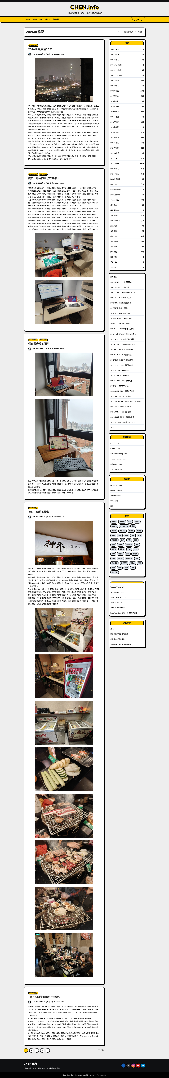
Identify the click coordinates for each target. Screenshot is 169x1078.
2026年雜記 (114, 174)
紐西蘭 (120, 558)
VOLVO (114, 526)
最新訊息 (113, 231)
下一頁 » (101, 1050)
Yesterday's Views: (117, 592)
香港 (133, 567)
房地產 (122, 549)
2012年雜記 (114, 101)
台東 (133, 535)
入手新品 (122, 531)
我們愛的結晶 (115, 210)
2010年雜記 (114, 91)
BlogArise (90, 1075)
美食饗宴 (114, 563)
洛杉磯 (120, 554)
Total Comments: (117, 608)
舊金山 (132, 563)
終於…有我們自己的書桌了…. (45, 178)
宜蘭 (135, 540)
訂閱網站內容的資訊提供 (119, 634)
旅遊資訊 (113, 226)
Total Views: (115, 597)
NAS (129, 521)
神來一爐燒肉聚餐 (38, 512)
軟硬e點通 (114, 501)
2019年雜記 (114, 138)
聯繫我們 (56, 19)
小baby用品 (114, 200)
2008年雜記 (114, 80)
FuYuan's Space (116, 485)
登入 (112, 629)
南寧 (113, 535)
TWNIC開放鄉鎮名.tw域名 (44, 997)
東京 (135, 549)
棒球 (113, 554)
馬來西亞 (114, 572)
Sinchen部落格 (115, 495)
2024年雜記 (33, 45)
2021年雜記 (114, 148)
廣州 (137, 544)
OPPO (137, 521)
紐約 (113, 558)
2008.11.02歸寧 (116, 75)
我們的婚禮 (114, 215)
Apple (114, 521)
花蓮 (139, 563)
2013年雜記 (114, 106)
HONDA (122, 521)
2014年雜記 (114, 112)
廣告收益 (113, 205)
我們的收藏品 (115, 221)
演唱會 (135, 554)
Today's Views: (116, 587)
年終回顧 (129, 544)
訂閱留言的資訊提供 (117, 639)
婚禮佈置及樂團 (115, 189)
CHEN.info (84, 7)
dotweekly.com (116, 464)
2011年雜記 (114, 96)
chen (33, 54)
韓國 (119, 567)
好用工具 (113, 184)
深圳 (127, 554)
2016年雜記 (114, 122)
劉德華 (131, 531)
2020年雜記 (114, 143)
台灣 (139, 535)
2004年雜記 (114, 49)
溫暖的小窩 (43, 174)
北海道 (139, 531)
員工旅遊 (114, 540)
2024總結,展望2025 (40, 49)
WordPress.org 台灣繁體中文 (120, 644)
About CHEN (37, 19)
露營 (113, 567)
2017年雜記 (114, 127)
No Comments (59, 54)
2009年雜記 (114, 86)
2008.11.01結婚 (115, 70)
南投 (119, 535)
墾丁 (122, 540)
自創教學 (124, 563)
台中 (126, 535)
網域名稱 (113, 252)
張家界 (114, 549)
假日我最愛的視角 (38, 343)
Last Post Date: (116, 613)
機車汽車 (113, 236)
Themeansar (101, 1075)
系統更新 (113, 247)
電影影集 (113, 262)
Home (27, 19)
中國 (133, 526)
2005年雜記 (114, 55)
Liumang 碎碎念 (116, 490)
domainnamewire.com (118, 459)
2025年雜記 (114, 169)
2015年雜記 (114, 117)
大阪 (129, 540)
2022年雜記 (114, 153)
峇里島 (120, 544)
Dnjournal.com (115, 443)
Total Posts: (115, 603)
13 (42, 1050)
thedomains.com (116, 469)
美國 (137, 558)
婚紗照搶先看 (115, 195)
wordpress (124, 526)
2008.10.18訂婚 (116, 65)
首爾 (126, 567)
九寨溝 (114, 531)
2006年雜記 (114, 60)
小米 (113, 544)
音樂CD (113, 267)
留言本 (47, 19)
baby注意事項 (115, 179)
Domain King (115, 448)
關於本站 (113, 257)
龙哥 (112, 506)
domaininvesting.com (118, 454)
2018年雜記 (114, 132)
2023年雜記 (114, 158)
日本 (129, 549)
